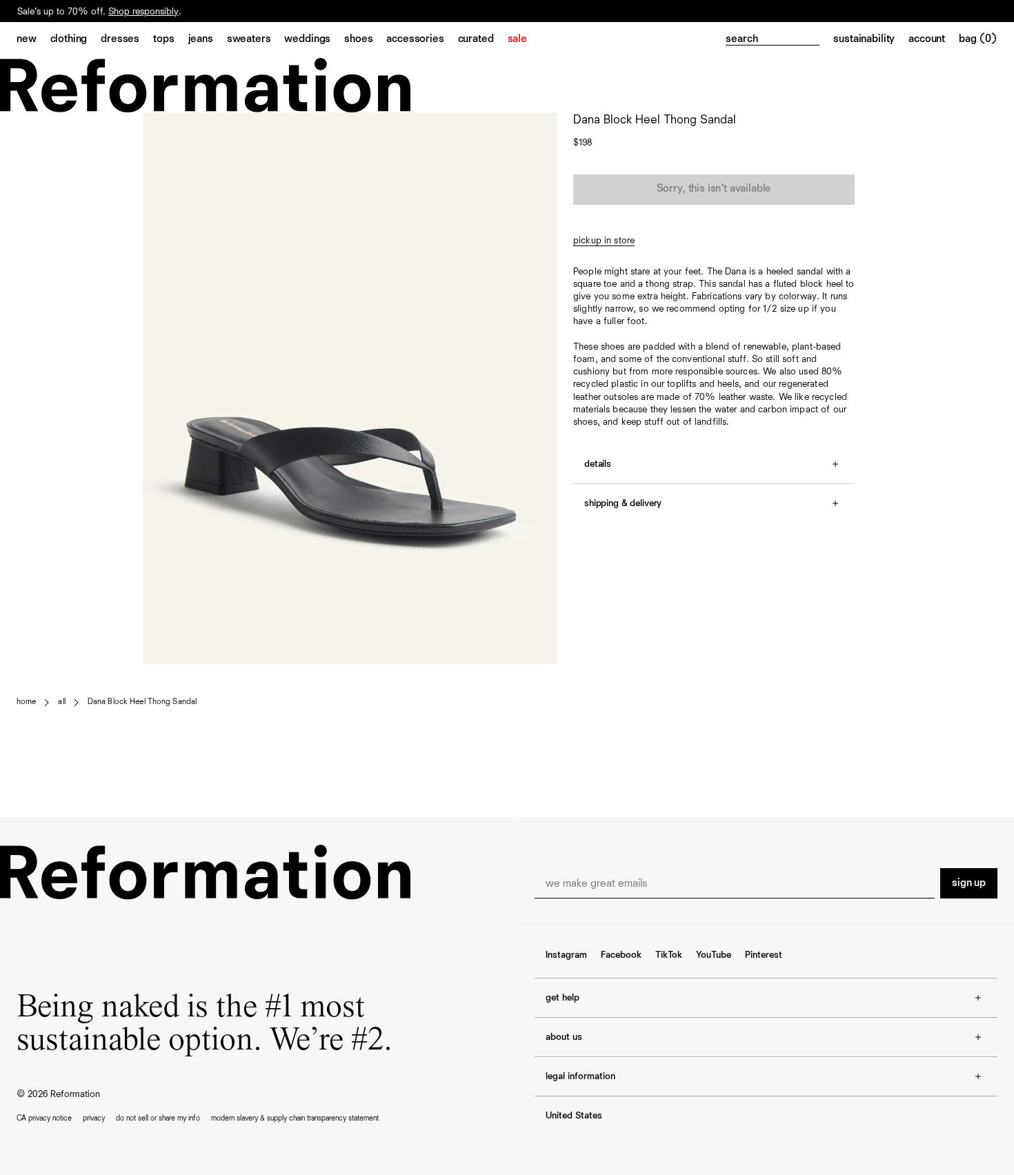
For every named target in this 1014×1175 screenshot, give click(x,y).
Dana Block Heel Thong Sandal (142, 702)
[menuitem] (33, 40)
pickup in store (604, 240)
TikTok (668, 955)
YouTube (713, 955)
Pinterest (763, 955)
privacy (94, 1118)
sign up (969, 883)
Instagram (566, 955)
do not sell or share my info (158, 1118)
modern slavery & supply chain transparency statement (295, 1118)
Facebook (621, 955)
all (61, 702)
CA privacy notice (44, 1118)
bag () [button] (978, 39)
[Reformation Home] (507, 85)
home (26, 702)
